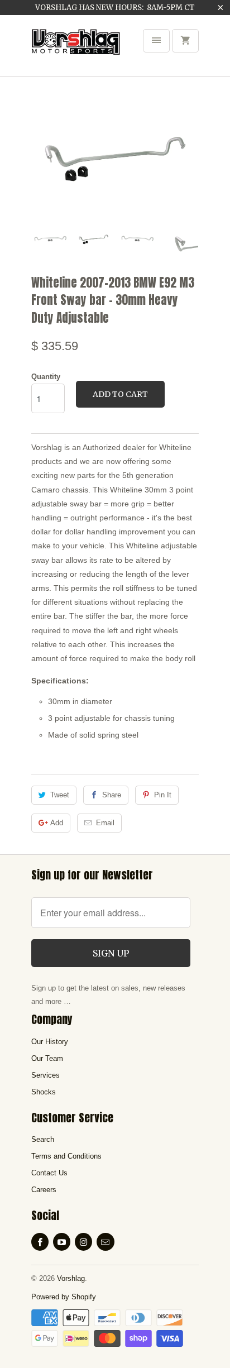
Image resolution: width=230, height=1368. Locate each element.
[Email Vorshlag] (105, 1242)
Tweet (59, 795)
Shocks (43, 1092)
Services (45, 1075)
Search (42, 1139)
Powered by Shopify (63, 1297)
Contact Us (49, 1173)
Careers (43, 1189)
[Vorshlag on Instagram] (83, 1242)
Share (111, 795)
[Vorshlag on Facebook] (40, 1242)
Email (105, 823)
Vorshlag (71, 1278)
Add (56, 823)
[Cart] (185, 40)
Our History (49, 1041)
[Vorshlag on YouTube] (61, 1242)
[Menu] (156, 40)
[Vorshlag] (76, 49)
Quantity (45, 376)
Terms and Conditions (66, 1156)
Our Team (47, 1058)
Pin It (162, 795)
